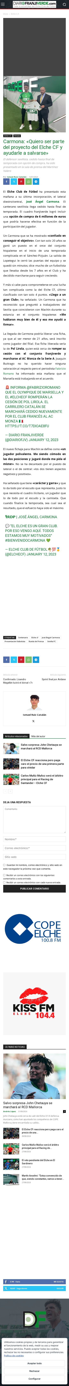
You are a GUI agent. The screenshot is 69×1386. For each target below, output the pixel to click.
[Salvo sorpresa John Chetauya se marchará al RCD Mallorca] (11, 748)
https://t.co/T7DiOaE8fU (27, 426)
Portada (17, 136)
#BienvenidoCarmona (25, 540)
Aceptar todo (34, 1363)
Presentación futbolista (15, 641)
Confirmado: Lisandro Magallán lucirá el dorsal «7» (18, 681)
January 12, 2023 (43, 440)
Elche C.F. (15, 14)
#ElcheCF (18, 397)
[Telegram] (36, 181)
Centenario (23, 637)
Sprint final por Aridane (54, 679)
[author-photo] (34, 710)
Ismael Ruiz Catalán (16, 177)
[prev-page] (5, 791)
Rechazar (34, 1371)
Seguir (60, 1288)
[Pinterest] (21, 181)
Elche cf (34, 637)
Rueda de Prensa (36, 641)
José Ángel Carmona (51, 637)
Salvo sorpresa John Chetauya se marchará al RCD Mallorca (27, 1105)
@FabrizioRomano (43, 387)
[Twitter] (14, 181)
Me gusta (59, 1281)
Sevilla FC (51, 641)
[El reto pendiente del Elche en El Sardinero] (11, 1164)
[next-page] (10, 791)
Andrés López (9, 1111)
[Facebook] (6, 181)
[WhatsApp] (28, 181)
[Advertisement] (34, 46)
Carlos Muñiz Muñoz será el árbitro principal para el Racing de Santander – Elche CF (42, 779)
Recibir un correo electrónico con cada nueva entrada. (33, 882)
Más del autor (38, 736)
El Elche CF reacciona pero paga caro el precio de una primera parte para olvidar (42, 764)
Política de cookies (14, 1355)
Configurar (35, 1378)
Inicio (5, 14)
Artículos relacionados (16, 736)
